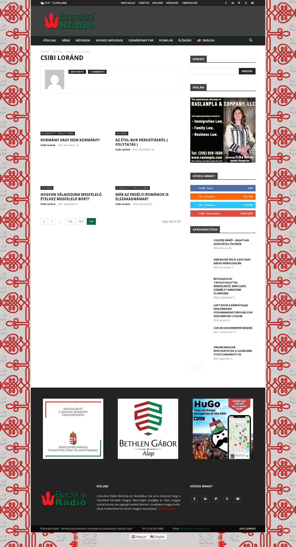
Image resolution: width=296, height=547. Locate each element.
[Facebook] (226, 3)
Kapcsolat (128, 3)
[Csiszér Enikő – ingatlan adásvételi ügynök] (200, 245)
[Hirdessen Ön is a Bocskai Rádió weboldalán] (200, 265)
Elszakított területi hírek (58, 133)
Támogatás (189, 3)
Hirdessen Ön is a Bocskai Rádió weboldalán (232, 261)
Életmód (122, 133)
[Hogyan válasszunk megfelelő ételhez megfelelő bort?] (73, 174)
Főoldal (49, 40)
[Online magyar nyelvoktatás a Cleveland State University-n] (200, 352)
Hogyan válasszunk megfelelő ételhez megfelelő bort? (71, 196)
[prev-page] (43, 221)
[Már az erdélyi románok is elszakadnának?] (148, 174)
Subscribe (246, 213)
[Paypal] (239, 3)
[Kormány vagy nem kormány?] (73, 119)
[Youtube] (252, 3)
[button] (251, 41)
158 (70, 221)
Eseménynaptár (141, 40)
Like (250, 188)
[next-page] (199, 367)
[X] (246, 3)
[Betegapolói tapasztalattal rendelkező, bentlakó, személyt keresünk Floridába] (200, 284)
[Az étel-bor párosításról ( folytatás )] (148, 119)
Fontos (144, 3)
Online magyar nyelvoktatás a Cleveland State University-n (233, 350)
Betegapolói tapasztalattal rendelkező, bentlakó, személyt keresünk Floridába (230, 286)
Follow (248, 196)
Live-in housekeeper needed (233, 328)
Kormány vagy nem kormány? (70, 140)
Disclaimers (247, 528)
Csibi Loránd (47, 145)
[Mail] (233, 3)
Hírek (66, 40)
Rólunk (157, 3)
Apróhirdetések (205, 229)
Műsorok (83, 40)
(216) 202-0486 (154, 528)
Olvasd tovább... (167, 508)
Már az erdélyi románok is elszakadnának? (142, 196)
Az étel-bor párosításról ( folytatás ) (141, 142)
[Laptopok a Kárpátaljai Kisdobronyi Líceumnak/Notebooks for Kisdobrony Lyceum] (200, 310)
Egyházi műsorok (109, 40)
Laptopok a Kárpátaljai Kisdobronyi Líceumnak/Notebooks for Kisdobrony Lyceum (233, 310)
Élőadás (184, 40)
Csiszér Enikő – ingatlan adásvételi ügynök (231, 242)
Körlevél (172, 3)
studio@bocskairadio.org (194, 528)
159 (81, 221)
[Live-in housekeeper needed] (200, 333)
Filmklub (166, 40)
